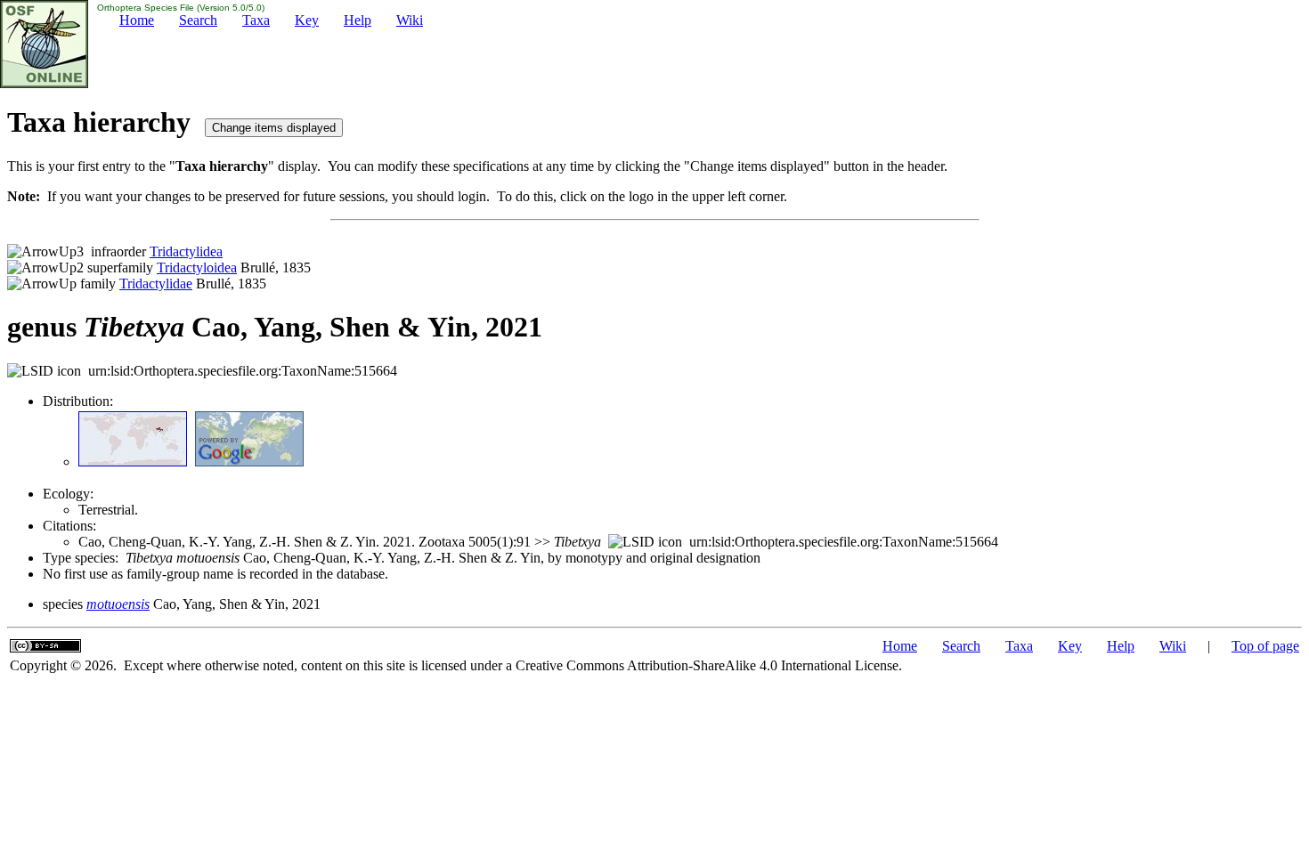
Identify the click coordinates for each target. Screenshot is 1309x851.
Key (307, 20)
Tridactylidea (186, 251)
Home (136, 20)
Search (198, 20)
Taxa (256, 20)
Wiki (409, 20)
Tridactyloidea (197, 267)
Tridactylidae (155, 283)
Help (357, 20)
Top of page (1265, 645)
